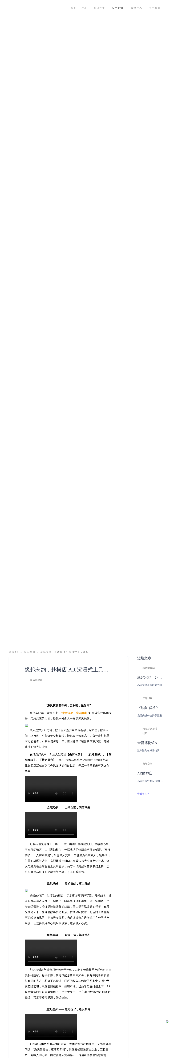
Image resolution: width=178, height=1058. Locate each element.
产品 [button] (84, 7)
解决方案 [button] (99, 7)
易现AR (14, 652)
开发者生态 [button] (135, 7)
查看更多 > (143, 793)
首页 (73, 7)
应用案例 (117, 7)
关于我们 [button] (154, 7)
